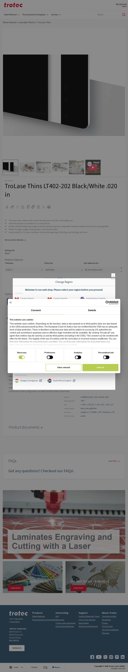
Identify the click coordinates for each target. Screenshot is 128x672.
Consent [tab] (36, 310)
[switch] (50, 357)
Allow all (100, 367)
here (55, 342)
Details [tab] (92, 310)
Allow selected (63, 367)
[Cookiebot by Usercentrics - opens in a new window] (107, 302)
